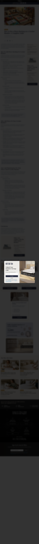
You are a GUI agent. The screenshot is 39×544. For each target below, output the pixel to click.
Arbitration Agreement (8, 281)
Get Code (11, 276)
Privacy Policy (9, 279)
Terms (15, 280)
